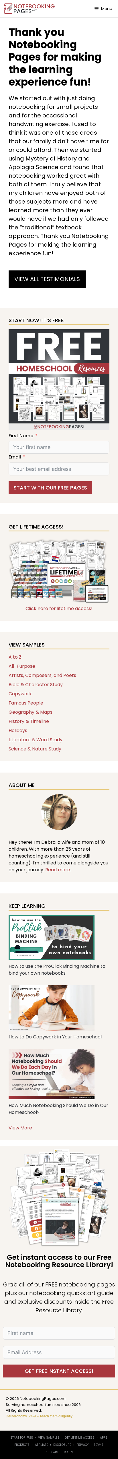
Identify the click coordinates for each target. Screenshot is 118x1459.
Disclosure (62, 1445)
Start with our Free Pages (50, 487)
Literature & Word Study (35, 739)
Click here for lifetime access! (59, 608)
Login (68, 1452)
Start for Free (21, 1437)
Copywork (20, 693)
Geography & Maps (30, 712)
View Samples (48, 1437)
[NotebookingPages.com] (29, 8)
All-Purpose (22, 666)
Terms (98, 1445)
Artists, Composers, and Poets (42, 675)
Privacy (82, 1445)
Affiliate (41, 1445)
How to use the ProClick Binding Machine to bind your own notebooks (57, 969)
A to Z (15, 657)
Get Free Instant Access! (59, 1371)
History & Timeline (29, 721)
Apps (103, 1437)
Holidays (18, 730)
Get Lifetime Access (80, 1437)
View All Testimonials (47, 279)
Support (52, 1452)
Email (15, 457)
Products (22, 1445)
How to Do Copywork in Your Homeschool (55, 1037)
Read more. (58, 869)
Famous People (26, 703)
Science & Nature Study (35, 749)
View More (20, 1128)
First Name (21, 435)
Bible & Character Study (36, 684)
